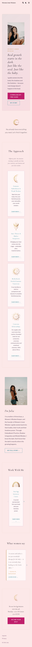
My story (13, 103)
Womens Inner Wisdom (9, 3)
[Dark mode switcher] (26, 3)
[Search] (23, 3)
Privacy (4, 638)
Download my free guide (15, 96)
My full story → (13, 450)
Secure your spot (16, 621)
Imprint (4, 635)
